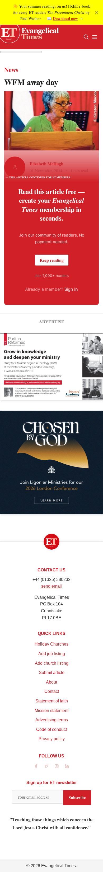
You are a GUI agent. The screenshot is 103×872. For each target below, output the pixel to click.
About (51, 682)
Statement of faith (51, 701)
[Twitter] (46, 766)
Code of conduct (51, 729)
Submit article (51, 672)
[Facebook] (36, 766)
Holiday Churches (51, 644)
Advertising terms (51, 720)
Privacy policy (52, 738)
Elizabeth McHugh (46, 164)
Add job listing (51, 653)
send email (51, 586)
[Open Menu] (94, 37)
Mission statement (51, 710)
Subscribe (77, 797)
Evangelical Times (58, 865)
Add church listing (51, 663)
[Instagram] (57, 766)
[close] (96, 12)
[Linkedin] (67, 766)
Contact (51, 691)
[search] (86, 37)
